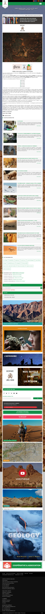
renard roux (23, 260)
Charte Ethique (5, 580)
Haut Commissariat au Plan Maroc (8, 587)
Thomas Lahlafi (24, 263)
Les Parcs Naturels (5, 585)
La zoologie (5, 260)
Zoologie (12, 15)
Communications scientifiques (7, 595)
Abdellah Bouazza (11, 263)
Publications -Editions (6, 590)
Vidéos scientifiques (5, 593)
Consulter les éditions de (13, 279)
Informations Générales (7, 605)
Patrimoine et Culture (19, 574)
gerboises (17, 260)
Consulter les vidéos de (13, 274)
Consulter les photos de (13, 276)
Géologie (26, 573)
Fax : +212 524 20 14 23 (6, 609)
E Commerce (4, 598)
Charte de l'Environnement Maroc (8, 583)
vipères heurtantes (6, 268)
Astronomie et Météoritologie (8, 574)
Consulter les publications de (14, 277)
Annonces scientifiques (6, 596)
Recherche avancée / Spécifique (9, 289)
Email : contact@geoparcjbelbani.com (8, 606)
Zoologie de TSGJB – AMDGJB (9, 297)
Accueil (9, 15)
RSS (42, 612)
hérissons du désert (21, 266)
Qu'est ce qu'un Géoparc (11, 573)
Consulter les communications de (14, 281)
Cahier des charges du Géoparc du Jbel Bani (10, 581)
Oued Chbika (38, 260)
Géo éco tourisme (20, 573)
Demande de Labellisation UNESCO (8, 588)
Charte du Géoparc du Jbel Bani (8, 578)
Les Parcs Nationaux (5, 584)
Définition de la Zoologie (19, 15)
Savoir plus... (39, 125)
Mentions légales (18, 612)
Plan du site (23, 612)
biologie (4, 263)
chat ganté (18, 263)
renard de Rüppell (30, 260)
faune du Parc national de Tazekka (9, 266)
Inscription (4, 602)
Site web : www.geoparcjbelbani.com (8, 610)
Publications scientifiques (6, 592)
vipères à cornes (30, 266)
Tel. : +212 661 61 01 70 (6, 607)
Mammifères (11, 260)
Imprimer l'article (7, 115)
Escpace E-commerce (9, 407)
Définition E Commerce (6, 600)
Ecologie (31, 573)
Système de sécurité (5, 601)
